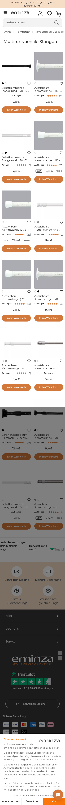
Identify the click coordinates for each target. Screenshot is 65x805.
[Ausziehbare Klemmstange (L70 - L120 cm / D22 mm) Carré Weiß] (48, 274)
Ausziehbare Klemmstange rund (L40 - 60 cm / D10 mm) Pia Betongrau (46, 509)
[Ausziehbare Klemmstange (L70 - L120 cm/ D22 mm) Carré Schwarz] (48, 413)
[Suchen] (56, 22)
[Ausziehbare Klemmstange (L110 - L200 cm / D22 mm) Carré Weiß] (48, 66)
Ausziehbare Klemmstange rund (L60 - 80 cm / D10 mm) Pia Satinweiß (46, 231)
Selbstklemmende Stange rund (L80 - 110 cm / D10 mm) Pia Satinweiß (15, 509)
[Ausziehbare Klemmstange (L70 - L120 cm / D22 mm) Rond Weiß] (16, 274)
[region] (32, 32)
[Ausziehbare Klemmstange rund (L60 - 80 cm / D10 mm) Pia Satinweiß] (48, 205)
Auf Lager (16, 96)
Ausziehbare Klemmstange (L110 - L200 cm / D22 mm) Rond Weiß (47, 162)
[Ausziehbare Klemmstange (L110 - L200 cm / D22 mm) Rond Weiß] (48, 135)
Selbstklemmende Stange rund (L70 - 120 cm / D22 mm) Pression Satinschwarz (15, 92)
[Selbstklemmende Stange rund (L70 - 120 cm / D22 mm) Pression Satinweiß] (16, 135)
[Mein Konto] (40, 14)
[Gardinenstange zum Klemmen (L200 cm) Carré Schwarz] (16, 413)
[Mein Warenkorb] (59, 14)
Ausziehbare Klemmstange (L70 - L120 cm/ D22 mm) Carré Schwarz (46, 439)
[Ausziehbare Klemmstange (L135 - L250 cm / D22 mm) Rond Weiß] (16, 205)
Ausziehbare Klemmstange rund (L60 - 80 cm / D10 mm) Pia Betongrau (46, 370)
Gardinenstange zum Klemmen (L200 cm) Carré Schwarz (14, 438)
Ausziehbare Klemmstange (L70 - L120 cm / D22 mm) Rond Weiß (14, 301)
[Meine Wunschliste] (49, 14)
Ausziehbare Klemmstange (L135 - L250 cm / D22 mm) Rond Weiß (15, 231)
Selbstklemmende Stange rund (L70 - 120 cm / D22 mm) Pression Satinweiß (15, 162)
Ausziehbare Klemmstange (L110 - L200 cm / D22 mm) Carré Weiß (47, 92)
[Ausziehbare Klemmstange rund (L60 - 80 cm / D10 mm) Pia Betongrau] (48, 343)
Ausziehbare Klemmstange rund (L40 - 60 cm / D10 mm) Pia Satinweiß (13, 370)
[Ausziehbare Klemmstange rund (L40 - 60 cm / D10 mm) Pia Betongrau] (48, 482)
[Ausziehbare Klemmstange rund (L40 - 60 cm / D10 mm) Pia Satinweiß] (16, 343)
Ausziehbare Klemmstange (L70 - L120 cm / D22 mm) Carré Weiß (46, 301)
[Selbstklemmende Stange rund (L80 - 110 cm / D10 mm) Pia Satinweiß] (16, 482)
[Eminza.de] (20, 13)
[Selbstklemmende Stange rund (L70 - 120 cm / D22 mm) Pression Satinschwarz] (16, 66)
